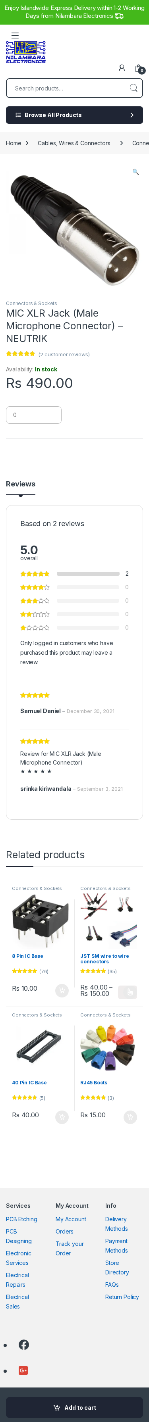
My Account (71, 1219)
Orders (65, 1231)
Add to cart (80, 1407)
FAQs (111, 1284)
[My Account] (122, 68)
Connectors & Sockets (31, 303)
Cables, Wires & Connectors (74, 143)
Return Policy (122, 1296)
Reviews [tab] (20, 484)
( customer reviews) (64, 354)
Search (133, 88)
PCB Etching (21, 1219)
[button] (135, 172)
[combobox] (66, 88)
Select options (127, 992)
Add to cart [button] (62, 990)
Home (13, 143)
